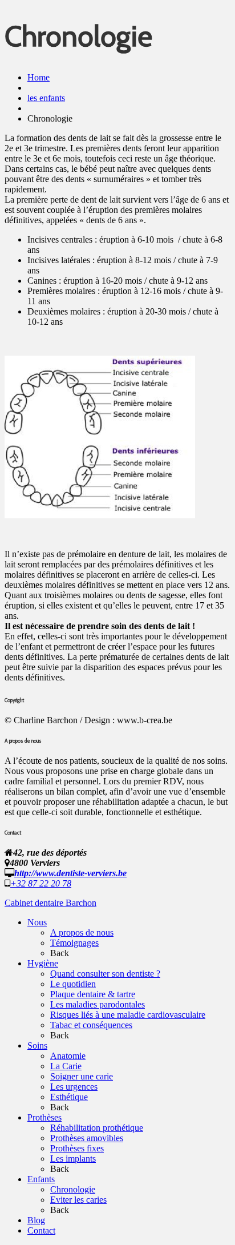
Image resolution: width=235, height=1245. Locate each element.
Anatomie (68, 1056)
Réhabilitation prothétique (96, 1128)
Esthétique (69, 1097)
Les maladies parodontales (97, 1004)
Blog (36, 1220)
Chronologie (72, 1189)
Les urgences (74, 1086)
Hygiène (42, 963)
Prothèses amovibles (86, 1138)
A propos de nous (82, 932)
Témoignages (74, 943)
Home (38, 77)
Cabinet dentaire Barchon (50, 903)
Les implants (73, 1158)
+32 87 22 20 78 (40, 883)
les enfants (46, 98)
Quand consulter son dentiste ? (105, 973)
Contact (41, 1230)
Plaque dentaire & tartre (92, 994)
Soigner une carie (81, 1076)
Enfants (41, 1179)
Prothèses (44, 1117)
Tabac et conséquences (91, 1025)
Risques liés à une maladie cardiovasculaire (127, 1015)
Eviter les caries (78, 1199)
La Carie (66, 1066)
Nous (37, 922)
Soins (37, 1045)
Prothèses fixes (77, 1148)
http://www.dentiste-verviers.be (70, 873)
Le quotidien (73, 984)
